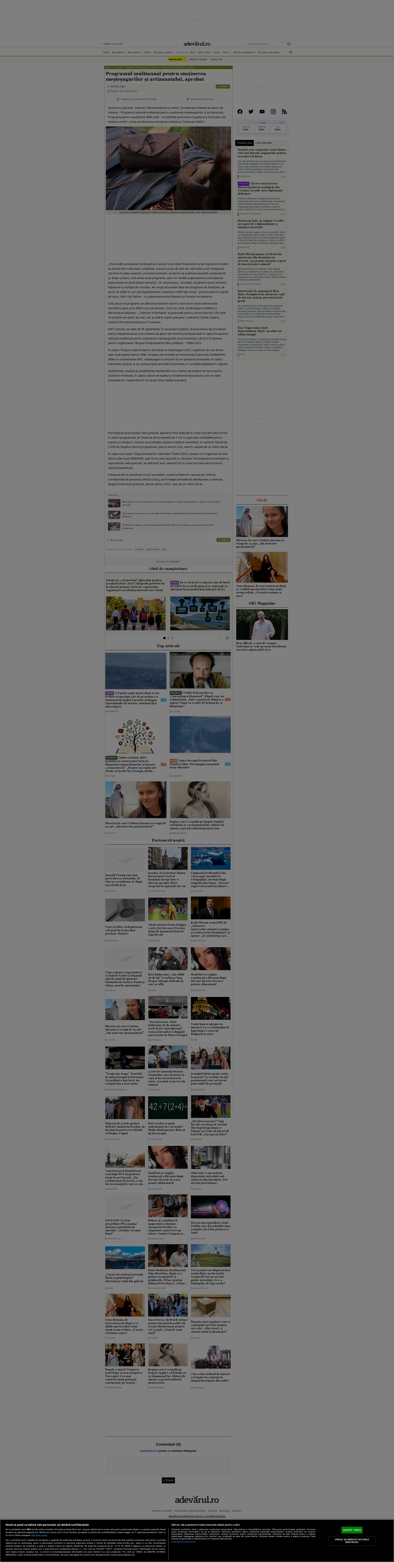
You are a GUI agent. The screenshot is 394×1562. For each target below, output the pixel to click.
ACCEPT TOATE (352, 1530)
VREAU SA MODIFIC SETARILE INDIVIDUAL (352, 1541)
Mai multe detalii (39, 1535)
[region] (197, 1540)
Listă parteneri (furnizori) (183, 1542)
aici (81, 1549)
